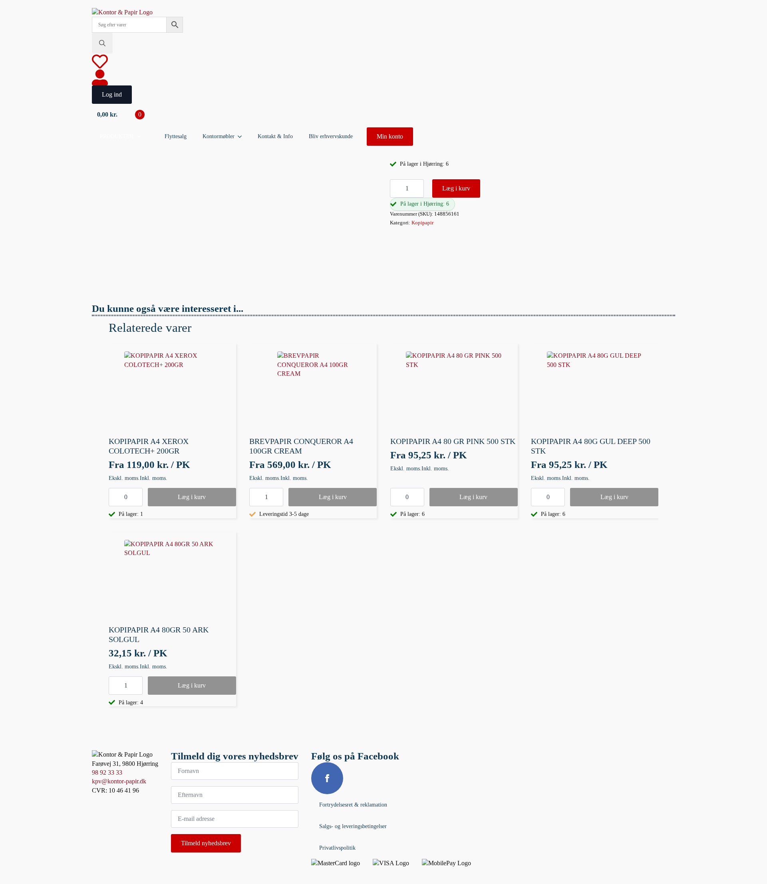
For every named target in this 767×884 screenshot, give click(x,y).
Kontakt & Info (275, 136)
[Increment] (417, 188)
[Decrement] (396, 188)
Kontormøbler (218, 136)
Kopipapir (422, 223)
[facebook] (327, 778)
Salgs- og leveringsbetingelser (353, 826)
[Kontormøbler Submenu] (242, 136)
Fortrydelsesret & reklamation (353, 805)
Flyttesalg (176, 136)
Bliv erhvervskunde (331, 136)
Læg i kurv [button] (192, 497)
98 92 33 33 (107, 772)
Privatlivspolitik (337, 848)
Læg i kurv (456, 188)
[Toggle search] (102, 43)
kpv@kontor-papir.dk (119, 781)
